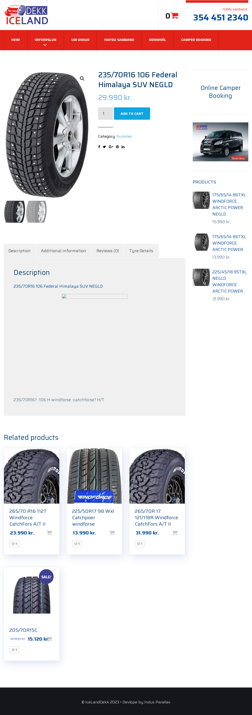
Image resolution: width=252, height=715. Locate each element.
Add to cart (132, 113)
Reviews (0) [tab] (107, 251)
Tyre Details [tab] (141, 251)
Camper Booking (196, 39)
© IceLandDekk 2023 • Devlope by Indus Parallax (126, 702)
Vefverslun (45, 39)
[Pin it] (117, 147)
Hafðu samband (119, 39)
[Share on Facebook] (99, 147)
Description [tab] (19, 251)
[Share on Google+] (111, 147)
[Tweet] (104, 147)
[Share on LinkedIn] (123, 147)
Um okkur (80, 39)
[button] (82, 78)
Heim (15, 39)
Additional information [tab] (63, 251)
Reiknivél (157, 39)
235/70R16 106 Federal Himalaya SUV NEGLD (58, 286)
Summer (124, 136)
